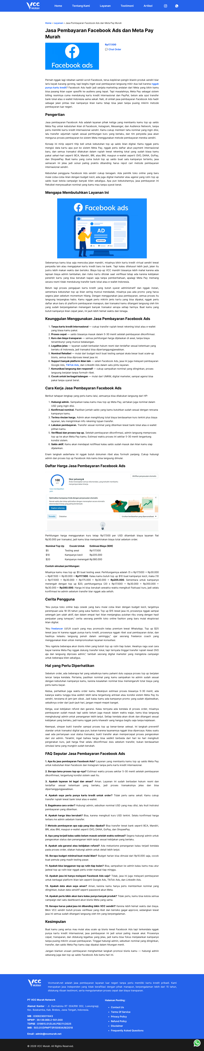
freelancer (57, 628)
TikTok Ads (72, 364)
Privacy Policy (119, 1016)
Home (58, 5)
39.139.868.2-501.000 (50, 1019)
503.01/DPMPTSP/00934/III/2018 (53, 1027)
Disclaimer (117, 1025)
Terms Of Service (120, 1011)
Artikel (148, 5)
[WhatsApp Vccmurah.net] (197, 1045)
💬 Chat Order (113, 49)
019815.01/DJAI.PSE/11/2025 (54, 1023)
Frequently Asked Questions (127, 1030)
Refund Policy (119, 1021)
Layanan (105, 5)
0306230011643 (43, 1016)
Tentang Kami (81, 5)
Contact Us (117, 1007)
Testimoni (127, 5)
